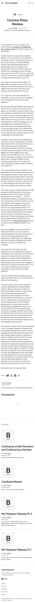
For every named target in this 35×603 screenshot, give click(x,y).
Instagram (4, 589)
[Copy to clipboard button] (18, 375)
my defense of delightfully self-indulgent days (16, 48)
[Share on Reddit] (15, 375)
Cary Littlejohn (13, 28)
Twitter (3, 583)
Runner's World (12, 457)
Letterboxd (4, 591)
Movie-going (5, 525)
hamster (21, 457)
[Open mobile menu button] (2, 3)
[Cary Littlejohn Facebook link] (2, 579)
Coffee (25, 521)
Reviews (7, 30)
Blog (8, 439)
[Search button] (29, 3)
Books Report (10, 489)
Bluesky (3, 594)
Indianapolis (23, 523)
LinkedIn (3, 586)
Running (4, 457)
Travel (12, 525)
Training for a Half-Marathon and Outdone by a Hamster (17, 448)
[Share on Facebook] (8, 375)
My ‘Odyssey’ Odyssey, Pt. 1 (16, 549)
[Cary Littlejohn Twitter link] (5, 579)
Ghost (30, 598)
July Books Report (11, 481)
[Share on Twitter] (11, 375)
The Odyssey (5, 521)
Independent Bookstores (9, 523)
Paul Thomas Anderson (17, 30)
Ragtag (28, 30)
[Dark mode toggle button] (32, 3)
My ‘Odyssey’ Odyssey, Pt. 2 (16, 513)
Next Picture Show (20, 221)
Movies (20, 14)
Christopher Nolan (16, 521)
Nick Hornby (20, 489)
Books (3, 489)
